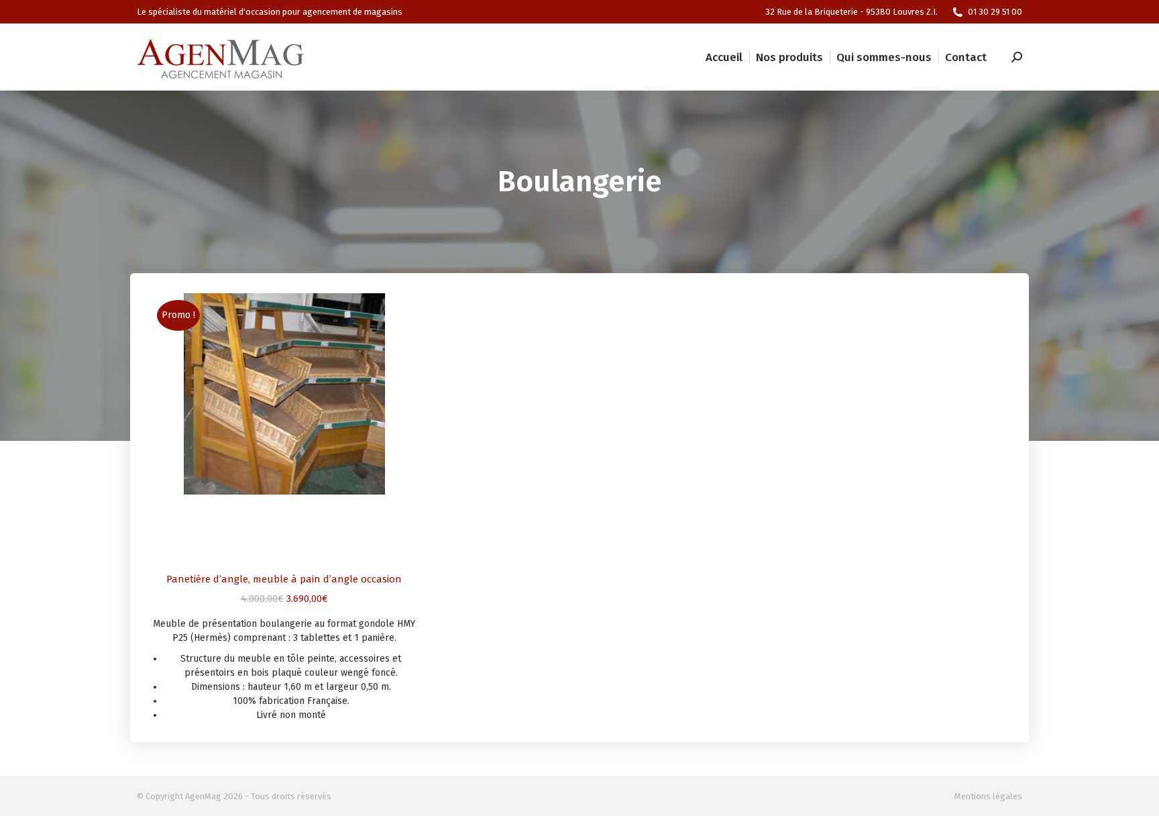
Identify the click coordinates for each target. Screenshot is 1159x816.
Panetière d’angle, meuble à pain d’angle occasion (284, 579)
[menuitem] (724, 57)
